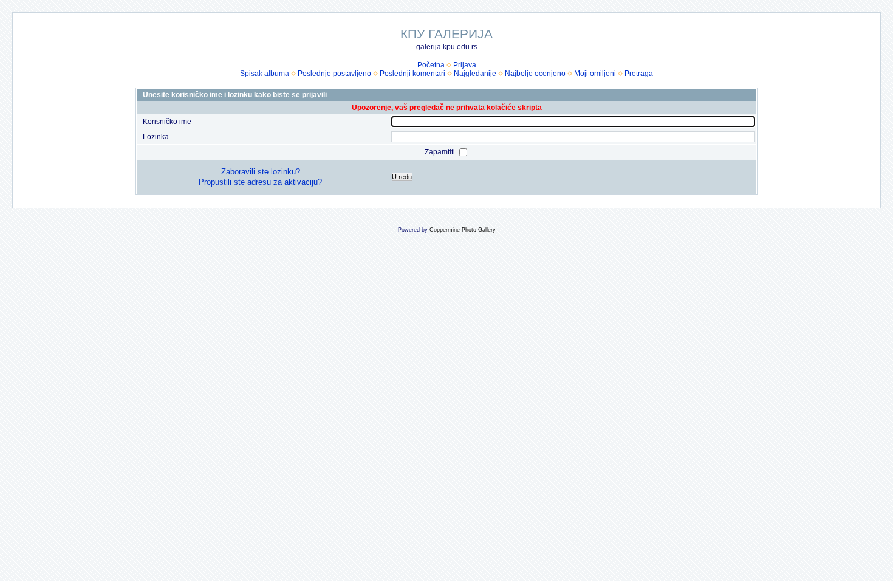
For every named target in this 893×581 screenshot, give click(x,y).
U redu (402, 176)
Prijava (464, 65)
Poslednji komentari (412, 73)
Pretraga (638, 73)
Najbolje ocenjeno (535, 73)
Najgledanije (475, 73)
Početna (431, 65)
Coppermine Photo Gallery (462, 230)
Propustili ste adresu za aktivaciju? (260, 182)
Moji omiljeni (595, 73)
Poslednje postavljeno (334, 73)
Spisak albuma (264, 73)
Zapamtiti (441, 152)
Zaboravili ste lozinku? (260, 171)
